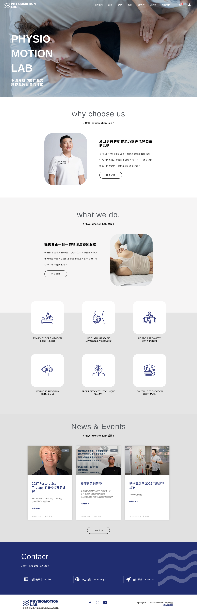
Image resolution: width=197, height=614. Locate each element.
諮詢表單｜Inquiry (41, 579)
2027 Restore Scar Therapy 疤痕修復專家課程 (48, 487)
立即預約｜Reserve (143, 579)
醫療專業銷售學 (91, 483)
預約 (130, 4)
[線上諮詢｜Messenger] (77, 579)
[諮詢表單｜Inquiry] (26, 579)
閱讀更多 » (36, 508)
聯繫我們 (166, 4)
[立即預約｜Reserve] (128, 579)
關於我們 (98, 4)
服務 (110, 4)
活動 (120, 4)
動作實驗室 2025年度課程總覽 (146, 485)
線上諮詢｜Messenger (94, 579)
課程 (140, 4)
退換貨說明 (168, 605)
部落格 (153, 4)
